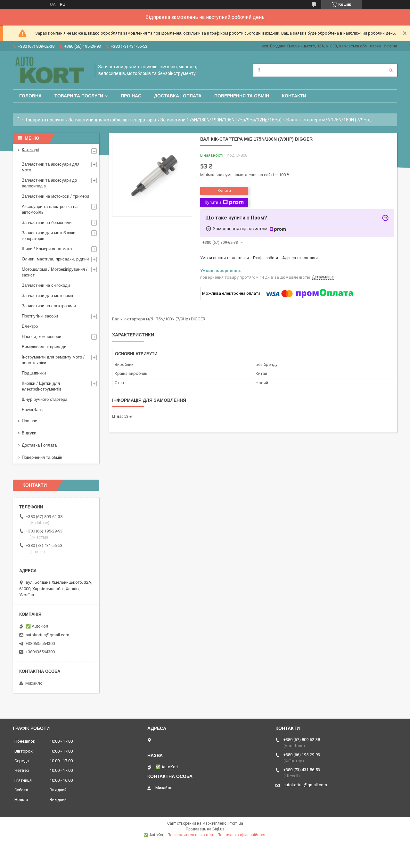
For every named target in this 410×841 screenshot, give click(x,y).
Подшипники (34, 373)
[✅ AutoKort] (50, 70)
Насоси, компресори (41, 336)
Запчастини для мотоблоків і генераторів (112, 119)
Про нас (131, 95)
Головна (30, 95)
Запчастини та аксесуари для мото (50, 167)
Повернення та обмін (241, 95)
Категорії (30, 149)
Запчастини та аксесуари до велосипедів (49, 183)
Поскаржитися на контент (191, 835)
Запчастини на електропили (49, 305)
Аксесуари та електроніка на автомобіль (50, 209)
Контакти (294, 95)
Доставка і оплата (177, 95)
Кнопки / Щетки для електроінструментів (42, 386)
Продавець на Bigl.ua (205, 829)
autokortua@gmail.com (47, 634)
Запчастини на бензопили (46, 222)
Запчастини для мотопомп (47, 295)
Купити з (213, 202)
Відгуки (29, 433)
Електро (30, 326)
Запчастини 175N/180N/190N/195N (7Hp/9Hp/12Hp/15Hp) (221, 119)
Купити (224, 190)
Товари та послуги (78, 95)
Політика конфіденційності (241, 835)
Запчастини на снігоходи (46, 285)
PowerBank (32, 409)
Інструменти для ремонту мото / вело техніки (53, 360)
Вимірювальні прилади (44, 346)
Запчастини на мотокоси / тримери (55, 196)
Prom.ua (235, 823)
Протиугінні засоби (40, 316)
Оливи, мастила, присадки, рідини (55, 259)
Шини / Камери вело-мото (47, 248)
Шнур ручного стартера (44, 399)
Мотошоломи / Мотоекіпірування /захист (54, 272)
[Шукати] (390, 70)
